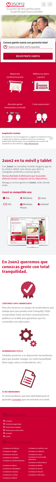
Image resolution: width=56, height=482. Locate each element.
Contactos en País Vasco (36, 475)
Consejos (16, 399)
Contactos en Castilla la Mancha (13, 461)
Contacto (8, 433)
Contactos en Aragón (10, 451)
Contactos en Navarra (35, 472)
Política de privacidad (13, 427)
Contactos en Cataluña (36, 451)
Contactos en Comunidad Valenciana (37, 458)
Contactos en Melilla (35, 465)
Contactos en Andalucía (11, 448)
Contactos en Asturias (10, 454)
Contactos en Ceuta (35, 454)
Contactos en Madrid (10, 478)
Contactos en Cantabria (11, 458)
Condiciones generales (13, 424)
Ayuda (7, 436)
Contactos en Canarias (10, 472)
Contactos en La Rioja (10, 475)
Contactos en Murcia (35, 469)
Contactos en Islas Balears (11, 469)
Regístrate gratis (28, 56)
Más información (31, 143)
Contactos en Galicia (10, 465)
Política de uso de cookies (14, 430)
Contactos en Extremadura (37, 462)
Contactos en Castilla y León (38, 448)
